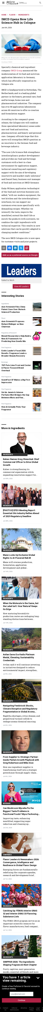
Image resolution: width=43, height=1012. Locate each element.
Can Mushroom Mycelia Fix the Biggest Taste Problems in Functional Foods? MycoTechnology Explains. (21, 811)
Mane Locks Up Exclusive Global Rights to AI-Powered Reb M (19, 556)
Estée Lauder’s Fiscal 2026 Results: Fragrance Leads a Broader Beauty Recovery (14, 353)
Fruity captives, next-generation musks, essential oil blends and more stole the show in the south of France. (21, 972)
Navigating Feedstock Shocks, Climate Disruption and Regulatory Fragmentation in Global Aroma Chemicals (20, 708)
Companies (7, 855)
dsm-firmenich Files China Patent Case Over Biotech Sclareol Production (13, 309)
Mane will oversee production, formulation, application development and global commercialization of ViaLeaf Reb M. (21, 565)
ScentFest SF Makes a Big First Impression (15, 381)
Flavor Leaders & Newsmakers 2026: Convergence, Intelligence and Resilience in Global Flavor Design (21, 862)
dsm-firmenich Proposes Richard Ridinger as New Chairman (12, 324)
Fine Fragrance (6, 347)
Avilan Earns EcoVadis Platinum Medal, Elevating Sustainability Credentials (19, 657)
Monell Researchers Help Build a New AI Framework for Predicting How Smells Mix (16, 338)
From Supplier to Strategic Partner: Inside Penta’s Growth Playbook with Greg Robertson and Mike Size (21, 760)
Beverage (4, 362)
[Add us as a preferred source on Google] (26, 248)
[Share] (9, 248)
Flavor (12, 15)
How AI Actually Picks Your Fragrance (13, 408)
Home (3, 15)
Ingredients (23, 15)
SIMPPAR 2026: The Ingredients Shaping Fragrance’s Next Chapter (20, 963)
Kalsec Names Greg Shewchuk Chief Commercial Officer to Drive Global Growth (21, 462)
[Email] (3, 248)
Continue (21, 1000)
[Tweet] (21, 248)
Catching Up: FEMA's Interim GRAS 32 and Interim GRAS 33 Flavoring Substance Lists (20, 913)
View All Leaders (21, 286)
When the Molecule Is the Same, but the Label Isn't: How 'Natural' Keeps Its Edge (20, 606)
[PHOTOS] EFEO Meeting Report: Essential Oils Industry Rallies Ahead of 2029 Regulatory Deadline (21, 513)
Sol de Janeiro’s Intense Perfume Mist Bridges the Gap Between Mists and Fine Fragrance (15, 395)
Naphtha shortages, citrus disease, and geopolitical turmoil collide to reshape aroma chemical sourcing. (21, 719)
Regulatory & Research (9, 333)
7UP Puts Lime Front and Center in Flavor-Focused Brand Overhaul (16, 368)
